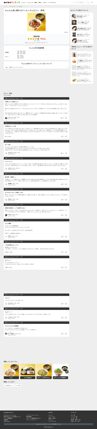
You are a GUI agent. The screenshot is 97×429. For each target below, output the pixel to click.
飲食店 (86, 53)
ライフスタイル (52, 2)
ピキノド (10, 117)
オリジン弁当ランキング (83, 80)
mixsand (10, 303)
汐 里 (9, 236)
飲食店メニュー (10, 385)
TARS (9, 214)
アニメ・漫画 (84, 33)
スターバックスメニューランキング (85, 54)
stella (9, 168)
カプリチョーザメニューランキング (85, 73)
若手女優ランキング (82, 40)
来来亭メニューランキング (83, 66)
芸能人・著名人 (38, 2)
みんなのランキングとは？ (10, 415)
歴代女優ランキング (82, 16)
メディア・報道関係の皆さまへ (33, 418)
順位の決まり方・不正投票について (12, 416)
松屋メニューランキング (30, 42)
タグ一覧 (73, 415)
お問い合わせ (7, 421)
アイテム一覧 (12, 6)
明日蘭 (9, 183)
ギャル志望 (10, 333)
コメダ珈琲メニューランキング (84, 60)
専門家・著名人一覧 (75, 419)
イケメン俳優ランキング (83, 22)
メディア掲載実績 (8, 418)
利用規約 (6, 419)
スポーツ (45, 2)
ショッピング (30, 2)
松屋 (19, 385)
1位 (8, 118)
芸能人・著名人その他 (89, 27)
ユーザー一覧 (74, 418)
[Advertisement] (36, 80)
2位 (8, 200)
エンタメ (23, 2)
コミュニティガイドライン (32, 415)
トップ (5, 6)
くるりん (10, 317)
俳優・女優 (87, 14)
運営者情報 (28, 416)
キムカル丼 (19, 6)
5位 (8, 304)
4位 (8, 154)
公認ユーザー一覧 (75, 421)
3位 (8, 318)
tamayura (10, 152)
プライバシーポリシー (31, 419)
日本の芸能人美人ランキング (84, 28)
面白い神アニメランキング (83, 34)
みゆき (9, 199)
